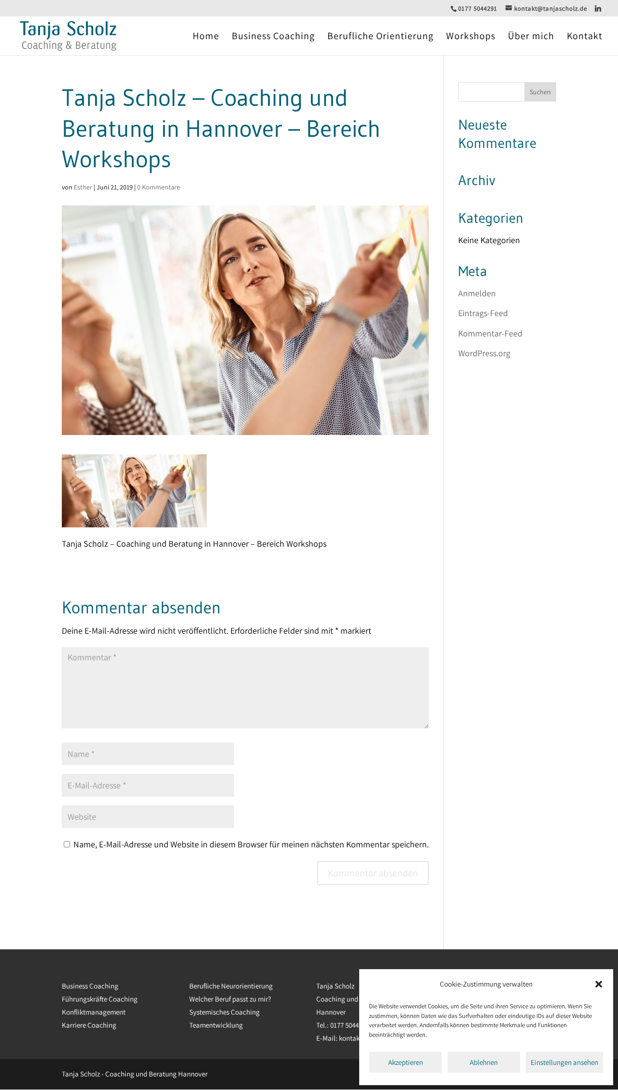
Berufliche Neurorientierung (231, 985)
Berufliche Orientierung (380, 37)
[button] (599, 984)
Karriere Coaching (89, 1025)
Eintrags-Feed (483, 313)
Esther (83, 187)
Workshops (470, 37)
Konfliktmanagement (94, 1012)
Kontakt (585, 37)
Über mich (531, 37)
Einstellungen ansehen (564, 1062)
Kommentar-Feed (490, 333)
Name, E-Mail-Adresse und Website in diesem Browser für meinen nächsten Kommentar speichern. (251, 844)
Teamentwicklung (216, 1025)
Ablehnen (484, 1062)
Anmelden (477, 293)
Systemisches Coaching (224, 1012)
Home (206, 37)
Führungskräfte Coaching (100, 998)
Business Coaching (273, 37)
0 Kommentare (158, 187)
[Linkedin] (598, 8)
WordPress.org (484, 353)
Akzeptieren (405, 1062)
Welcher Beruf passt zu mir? (230, 998)
